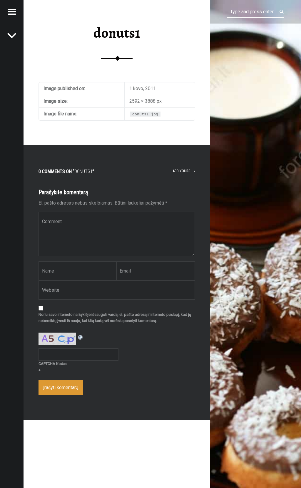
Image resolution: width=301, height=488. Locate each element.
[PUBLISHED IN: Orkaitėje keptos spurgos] (12, 35)
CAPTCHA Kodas (53, 363)
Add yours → (184, 171)
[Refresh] (80, 336)
